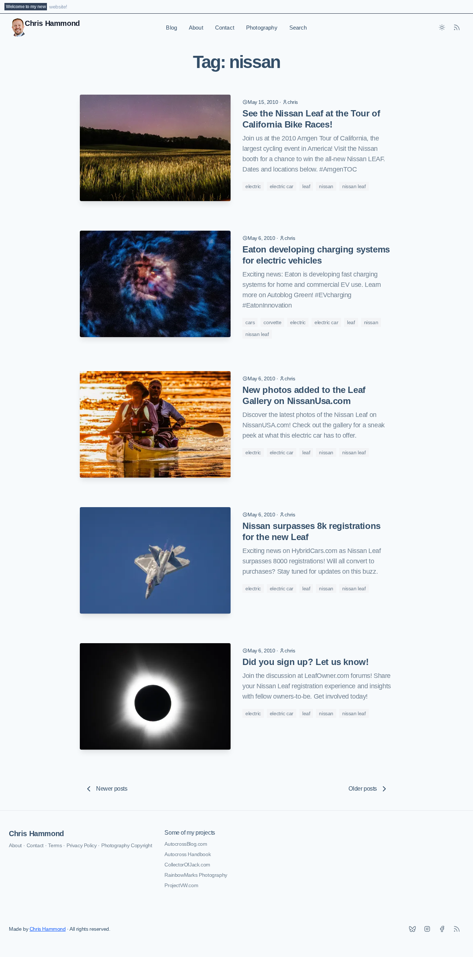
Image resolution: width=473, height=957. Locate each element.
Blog (171, 27)
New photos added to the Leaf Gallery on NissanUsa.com (303, 395)
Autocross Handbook (187, 854)
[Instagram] (427, 929)
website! (58, 7)
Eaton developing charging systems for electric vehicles (316, 254)
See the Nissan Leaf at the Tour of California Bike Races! (311, 118)
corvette (272, 322)
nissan (326, 186)
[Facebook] (442, 929)
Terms (55, 845)
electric (253, 186)
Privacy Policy (81, 845)
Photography (262, 27)
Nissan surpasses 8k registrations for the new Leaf (311, 531)
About (196, 27)
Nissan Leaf (354, 186)
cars (250, 322)
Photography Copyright (126, 845)
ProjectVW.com (181, 885)
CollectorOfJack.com (187, 865)
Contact (224, 27)
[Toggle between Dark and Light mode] (442, 27)
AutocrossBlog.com (185, 844)
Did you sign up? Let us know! (305, 662)
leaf (306, 186)
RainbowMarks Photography (195, 875)
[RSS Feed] (456, 27)
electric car (281, 186)
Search (298, 27)
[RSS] (456, 929)
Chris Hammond (36, 833)
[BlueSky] (412, 929)
